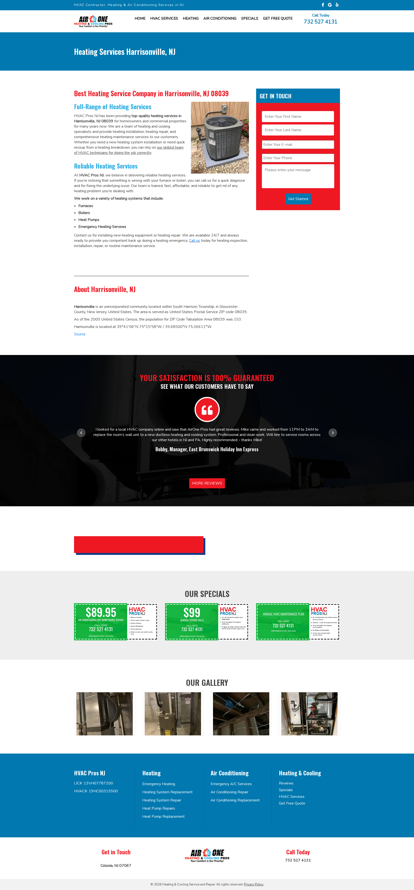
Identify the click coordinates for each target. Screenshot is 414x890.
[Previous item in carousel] (81, 432)
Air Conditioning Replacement (235, 800)
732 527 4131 (321, 21)
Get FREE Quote (278, 18)
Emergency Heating (158, 784)
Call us (194, 240)
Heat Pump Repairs (158, 808)
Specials (249, 18)
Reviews (286, 783)
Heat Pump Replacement (163, 816)
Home (140, 18)
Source (80, 334)
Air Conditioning (219, 18)
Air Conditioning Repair (229, 792)
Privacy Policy (254, 884)
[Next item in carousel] (332, 432)
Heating (191, 18)
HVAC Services (164, 18)
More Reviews (207, 483)
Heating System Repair (161, 800)
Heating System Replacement (167, 792)
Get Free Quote (292, 803)
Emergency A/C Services (231, 784)
